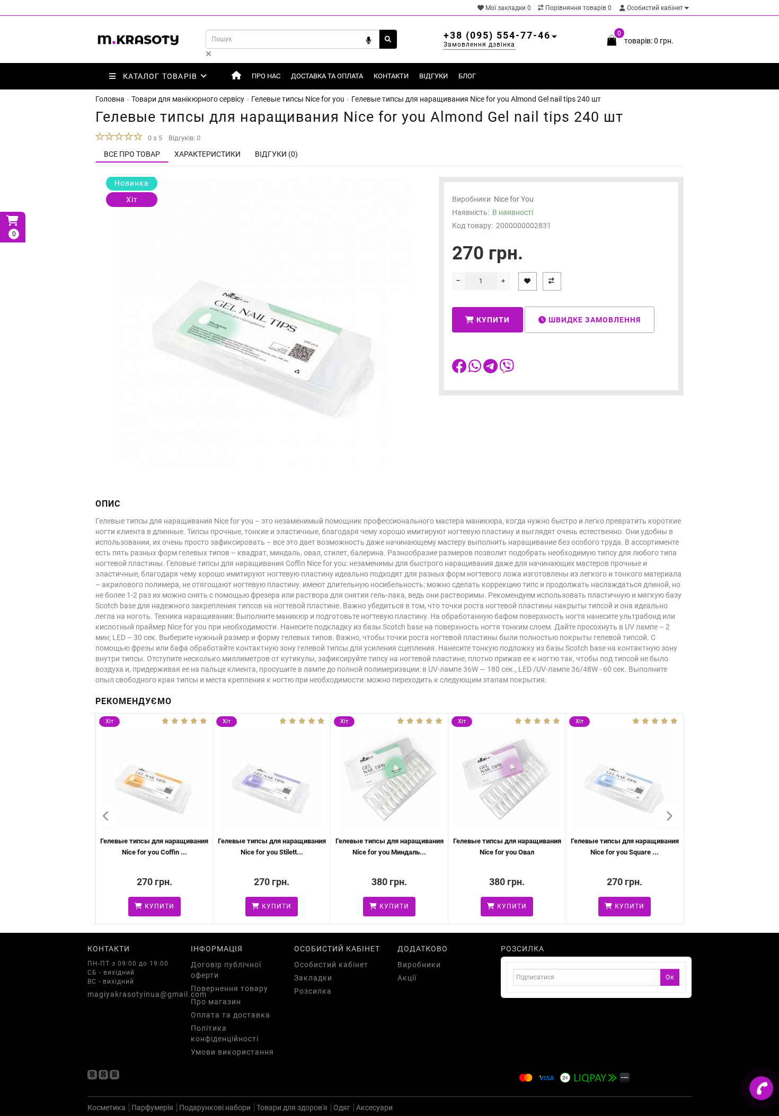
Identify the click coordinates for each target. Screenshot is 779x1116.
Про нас (266, 76)
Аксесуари (374, 1107)
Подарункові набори (215, 1107)
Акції (407, 978)
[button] (669, 816)
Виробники (419, 964)
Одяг (341, 1107)
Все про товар (132, 154)
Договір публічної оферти (226, 969)
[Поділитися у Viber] (506, 369)
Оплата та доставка (230, 1015)
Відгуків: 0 (184, 138)
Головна (110, 99)
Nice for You (514, 199)
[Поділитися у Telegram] (491, 369)
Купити (492, 320)
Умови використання (232, 1052)
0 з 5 (153, 138)
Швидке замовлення (593, 320)
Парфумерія (152, 1107)
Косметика (106, 1107)
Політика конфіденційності (225, 1033)
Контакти (391, 76)
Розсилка (313, 991)
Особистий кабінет (655, 8)
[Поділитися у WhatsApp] (475, 369)
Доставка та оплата (327, 76)
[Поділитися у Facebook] (460, 369)
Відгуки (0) (276, 154)
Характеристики (207, 154)
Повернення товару (229, 988)
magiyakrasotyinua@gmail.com (131, 994)
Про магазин (216, 1001)
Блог (467, 76)
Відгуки (433, 76)
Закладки (313, 978)
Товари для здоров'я (291, 1107)
